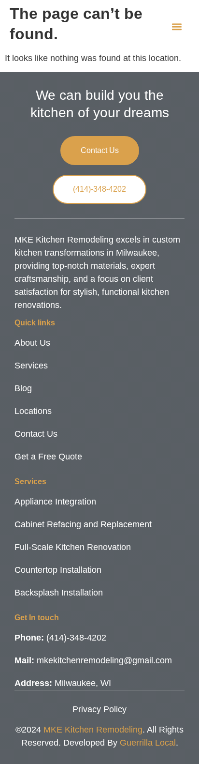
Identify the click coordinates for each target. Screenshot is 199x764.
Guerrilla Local (148, 743)
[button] (177, 27)
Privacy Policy (99, 709)
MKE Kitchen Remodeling (92, 729)
